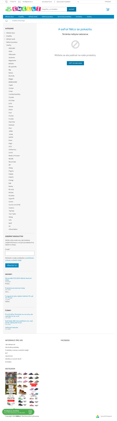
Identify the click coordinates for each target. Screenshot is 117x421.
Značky (8, 45)
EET (6, 353)
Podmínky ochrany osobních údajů (16, 350)
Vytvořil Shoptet (106, 416)
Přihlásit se (12, 265)
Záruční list (9, 356)
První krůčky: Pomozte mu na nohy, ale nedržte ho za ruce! (19, 315)
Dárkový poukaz (11, 42)
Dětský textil (10, 39)
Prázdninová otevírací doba (15, 288)
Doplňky (9, 36)
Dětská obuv (10, 33)
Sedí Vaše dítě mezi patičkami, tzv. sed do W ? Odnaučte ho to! (19, 322)
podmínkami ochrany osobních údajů (19, 259)
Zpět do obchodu (75, 63)
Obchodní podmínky (64, 2)
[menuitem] (9, 17)
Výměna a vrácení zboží (13, 359)
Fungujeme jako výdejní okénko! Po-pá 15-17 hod (19, 297)
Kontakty (8, 362)
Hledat (71, 9)
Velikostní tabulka (11, 327)
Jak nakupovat (47, 2)
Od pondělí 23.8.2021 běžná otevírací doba (18, 279)
